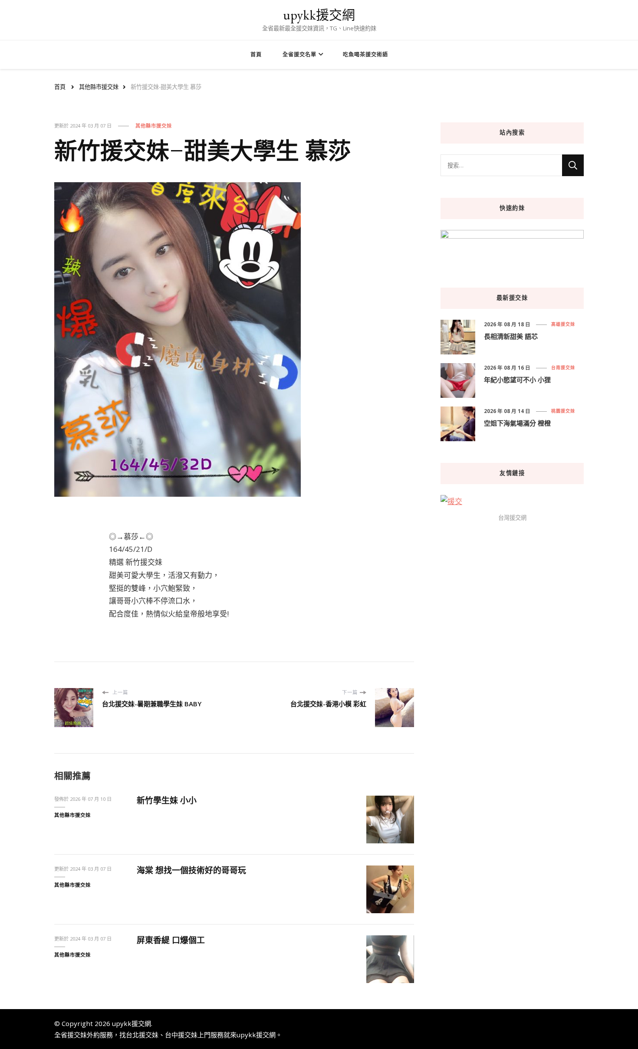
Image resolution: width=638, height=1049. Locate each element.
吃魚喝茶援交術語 (365, 54)
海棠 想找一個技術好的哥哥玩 (191, 870)
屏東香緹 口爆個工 (171, 940)
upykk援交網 (319, 15)
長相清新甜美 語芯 (511, 336)
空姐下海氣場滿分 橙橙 (517, 423)
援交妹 (77, 1034)
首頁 (256, 54)
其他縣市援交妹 (153, 125)
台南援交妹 (563, 367)
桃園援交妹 (563, 411)
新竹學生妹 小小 (167, 800)
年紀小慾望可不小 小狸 (517, 379)
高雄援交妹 (563, 324)
